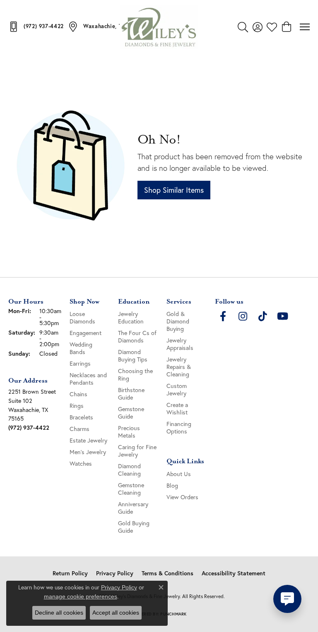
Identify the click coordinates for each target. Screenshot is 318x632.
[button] (243, 27)
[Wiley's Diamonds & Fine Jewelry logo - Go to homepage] (159, 27)
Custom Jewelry (176, 389)
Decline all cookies (59, 612)
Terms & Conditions (167, 573)
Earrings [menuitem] (80, 363)
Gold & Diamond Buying (177, 321)
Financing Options (178, 427)
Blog (172, 485)
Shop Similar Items (174, 190)
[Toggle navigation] (305, 27)
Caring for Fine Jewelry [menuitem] (137, 450)
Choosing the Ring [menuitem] (135, 374)
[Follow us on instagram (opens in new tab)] (243, 316)
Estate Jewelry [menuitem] (88, 440)
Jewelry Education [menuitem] (131, 317)
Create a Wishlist (177, 408)
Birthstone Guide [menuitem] (131, 393)
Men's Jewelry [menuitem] (88, 452)
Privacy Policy (114, 573)
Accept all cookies (115, 612)
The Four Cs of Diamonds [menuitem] (137, 336)
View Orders (182, 497)
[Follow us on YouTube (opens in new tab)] (283, 316)
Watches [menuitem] (81, 463)
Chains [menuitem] (78, 394)
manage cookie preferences (80, 596)
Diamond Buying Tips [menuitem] (132, 355)
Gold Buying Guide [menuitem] (133, 526)
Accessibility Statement (233, 573)
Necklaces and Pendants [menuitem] (88, 378)
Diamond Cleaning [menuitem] (129, 469)
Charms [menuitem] (79, 429)
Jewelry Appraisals (179, 344)
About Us (178, 474)
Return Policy (70, 573)
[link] (36, 26)
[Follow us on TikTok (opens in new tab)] (263, 316)
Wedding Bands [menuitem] (81, 348)
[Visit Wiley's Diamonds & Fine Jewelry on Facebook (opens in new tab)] (223, 316)
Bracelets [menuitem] (81, 417)
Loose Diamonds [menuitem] (82, 317)
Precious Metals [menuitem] (129, 431)
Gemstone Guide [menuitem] (131, 412)
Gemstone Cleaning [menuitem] (131, 488)
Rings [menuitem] (77, 405)
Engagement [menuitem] (85, 333)
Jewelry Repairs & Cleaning (178, 366)
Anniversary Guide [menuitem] (133, 507)
